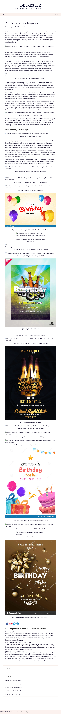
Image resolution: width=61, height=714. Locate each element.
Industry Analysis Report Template (14, 684)
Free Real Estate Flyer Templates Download (18, 642)
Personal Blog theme (26, 712)
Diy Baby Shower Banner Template (14, 687)
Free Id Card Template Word (12, 694)
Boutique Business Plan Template (13, 680)
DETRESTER (30, 5)
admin (23, 27)
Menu (56, 14)
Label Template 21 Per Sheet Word (14, 690)
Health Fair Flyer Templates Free (14, 651)
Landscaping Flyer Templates (13, 632)
